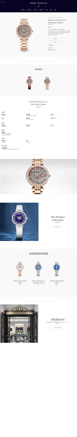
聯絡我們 (55, 42)
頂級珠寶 (29, 9)
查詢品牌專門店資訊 (57, 327)
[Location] (75, 1)
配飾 (51, 9)
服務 (55, 9)
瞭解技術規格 (50, 47)
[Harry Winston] (38, 3)
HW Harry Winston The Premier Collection (56, 17)
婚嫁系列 (41, 9)
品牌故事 (23, 9)
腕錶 (47, 9)
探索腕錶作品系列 (58, 226)
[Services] (2, 2)
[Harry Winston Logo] (38, 6)
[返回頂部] (75, 435)
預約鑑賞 (55, 38)
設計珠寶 (35, 9)
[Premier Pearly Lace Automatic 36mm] (30, 84)
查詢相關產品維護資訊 (52, 49)
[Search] (4, 2)
